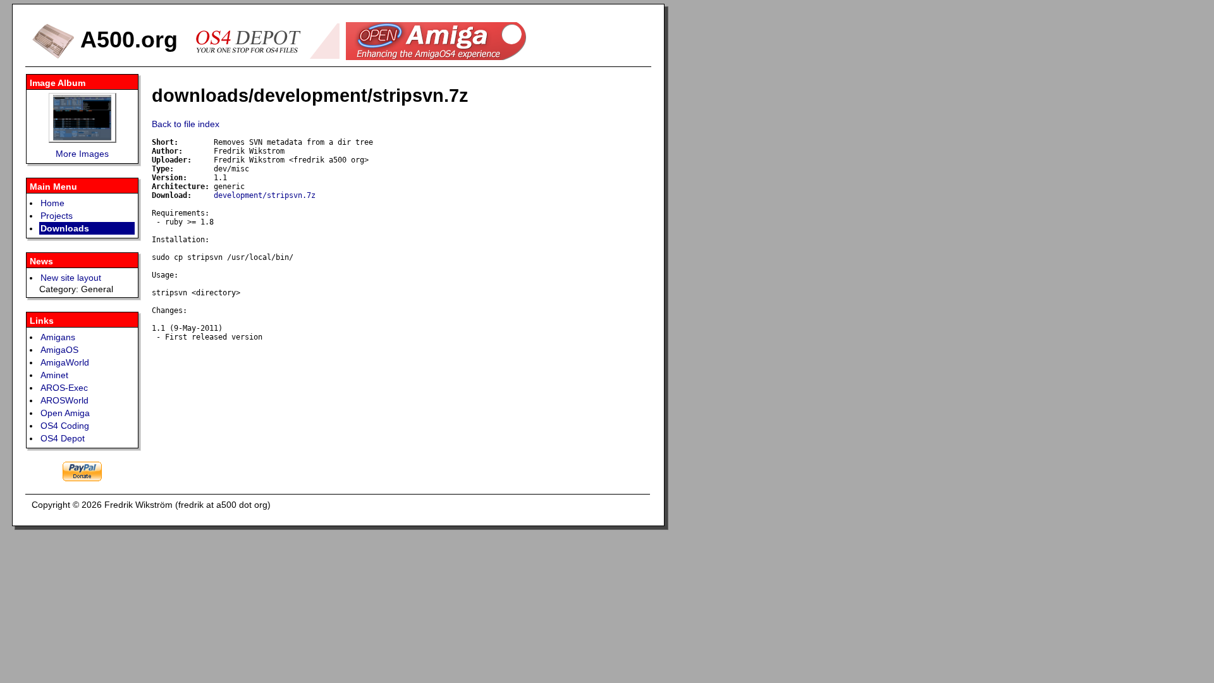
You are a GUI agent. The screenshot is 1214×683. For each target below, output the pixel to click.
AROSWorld (64, 400)
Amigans (57, 337)
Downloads (64, 228)
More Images (82, 154)
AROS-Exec (64, 388)
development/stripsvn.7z (265, 195)
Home (52, 203)
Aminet (54, 375)
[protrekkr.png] (82, 118)
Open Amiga (65, 413)
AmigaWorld (64, 362)
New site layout (70, 278)
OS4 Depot (62, 438)
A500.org (126, 39)
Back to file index (185, 124)
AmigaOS (59, 350)
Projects (56, 216)
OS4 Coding (64, 426)
